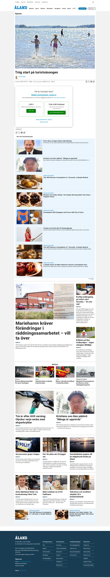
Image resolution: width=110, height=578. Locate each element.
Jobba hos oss (73, 548)
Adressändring (86, 552)
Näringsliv (50, 8)
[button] (18, 374)
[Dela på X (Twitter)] (89, 82)
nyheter (18, 129)
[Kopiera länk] (93, 82)
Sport (37, 8)
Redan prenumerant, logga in (43, 95)
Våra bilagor (45, 555)
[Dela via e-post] (91, 82)
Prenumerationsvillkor (88, 565)
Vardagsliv (57, 8)
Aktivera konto (44, 122)
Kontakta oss (45, 2)
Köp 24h (31, 110)
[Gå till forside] (20, 7)
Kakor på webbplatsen (75, 552)
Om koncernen (73, 555)
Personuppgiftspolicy (75, 545)
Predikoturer (59, 562)
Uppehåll (85, 558)
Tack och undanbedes (61, 548)
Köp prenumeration (57, 112)
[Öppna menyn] (93, 2)
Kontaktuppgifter (47, 558)
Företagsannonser (47, 542)
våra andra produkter (59, 97)
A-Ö (74, 8)
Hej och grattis (59, 558)
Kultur (69, 8)
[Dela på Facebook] (86, 82)
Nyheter (31, 8)
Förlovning (58, 545)
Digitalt (44, 548)
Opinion (42, 8)
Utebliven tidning (87, 562)
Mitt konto (91, 8)
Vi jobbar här (86, 545)
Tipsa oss (23, 2)
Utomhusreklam (46, 552)
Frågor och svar (87, 555)
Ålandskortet (30, 2)
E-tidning (17, 2)
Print (44, 545)
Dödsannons (59, 552)
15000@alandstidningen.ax (25, 561)
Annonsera (37, 2)
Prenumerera (82, 8)
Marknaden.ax (59, 565)
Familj (64, 8)
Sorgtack (58, 555)
